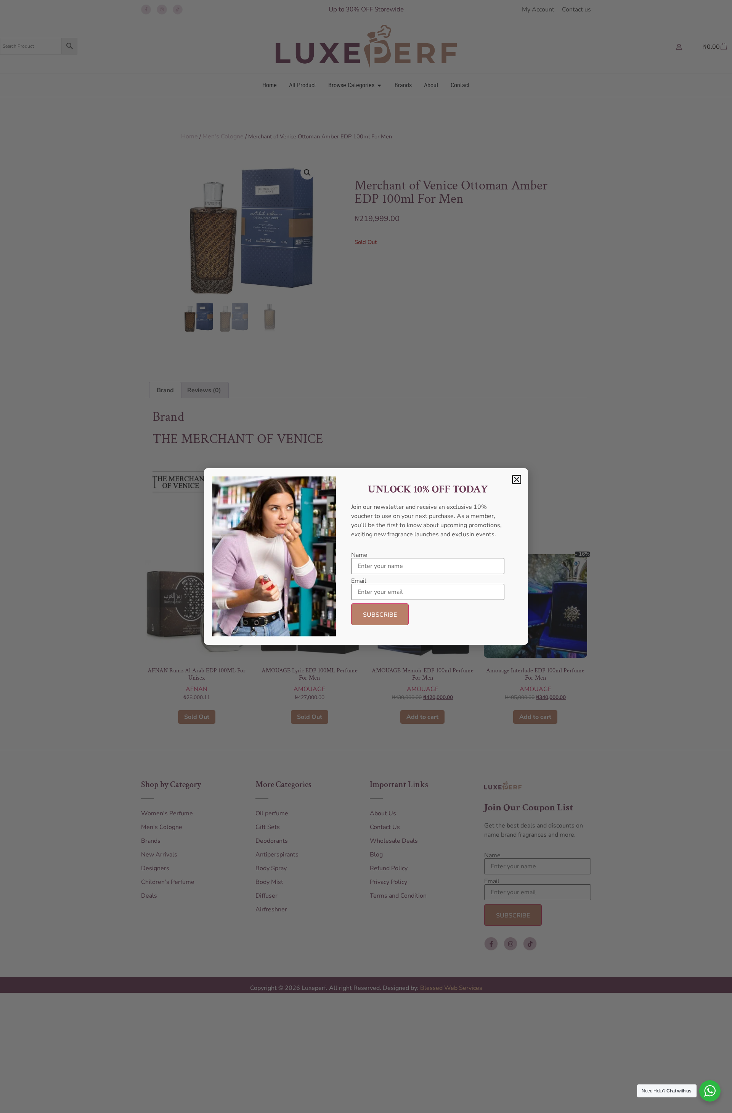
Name (359, 555)
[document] (366, 556)
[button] (516, 479)
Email (358, 581)
